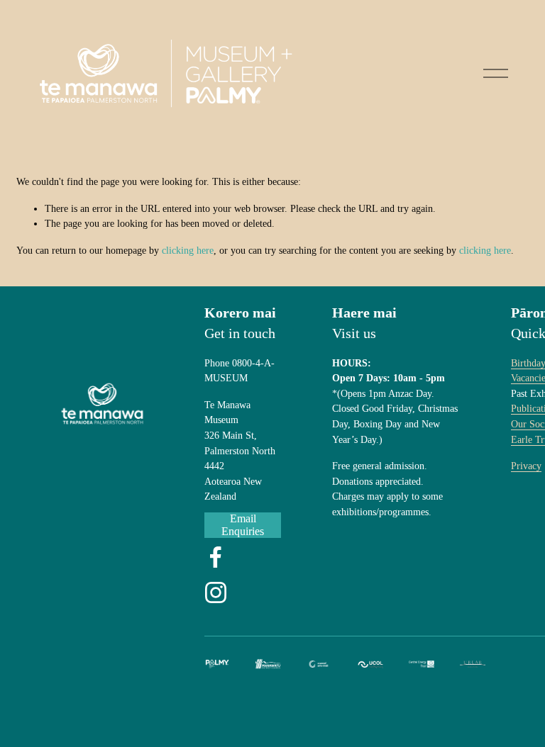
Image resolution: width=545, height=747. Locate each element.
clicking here (188, 250)
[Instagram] (215, 592)
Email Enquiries (242, 524)
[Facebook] (215, 557)
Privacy (526, 465)
